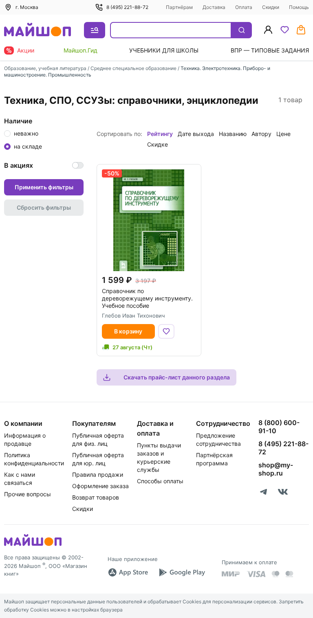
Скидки (270, 7)
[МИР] (231, 573)
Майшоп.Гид (80, 50)
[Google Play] (181, 572)
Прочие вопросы (27, 494)
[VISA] (256, 574)
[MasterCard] (275, 574)
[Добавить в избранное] (166, 331)
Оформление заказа (100, 485)
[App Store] (128, 572)
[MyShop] (33, 545)
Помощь (299, 7)
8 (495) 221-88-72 (127, 7)
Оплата (243, 7)
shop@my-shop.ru (275, 469)
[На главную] (37, 30)
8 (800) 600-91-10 (279, 427)
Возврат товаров (95, 497)
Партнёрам (179, 7)
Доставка (214, 7)
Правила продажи (97, 474)
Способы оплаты (160, 481)
